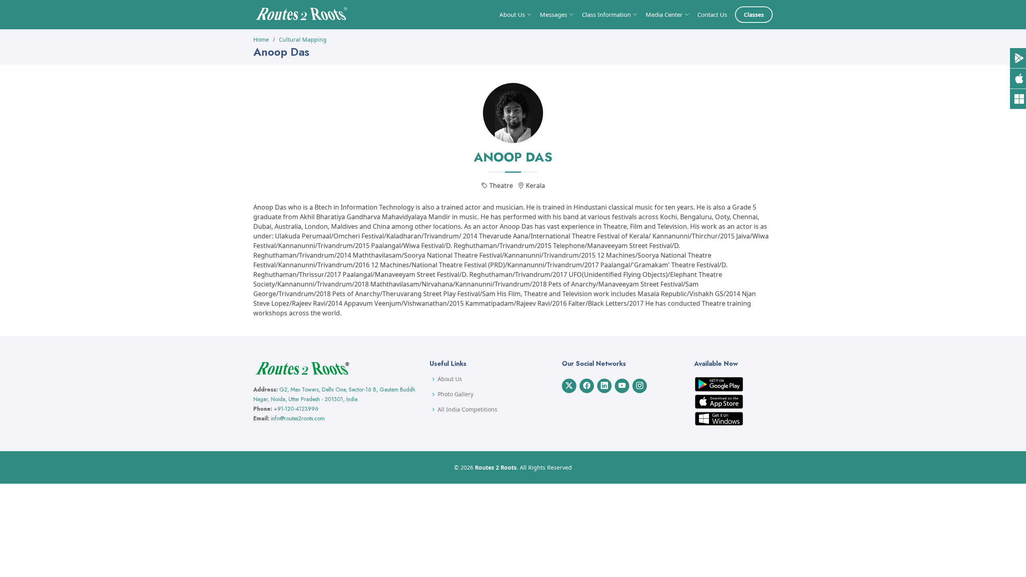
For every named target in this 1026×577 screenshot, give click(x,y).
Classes (754, 14)
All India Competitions (467, 409)
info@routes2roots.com (298, 418)
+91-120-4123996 (296, 409)
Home (261, 39)
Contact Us (712, 14)
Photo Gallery (455, 394)
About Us (450, 379)
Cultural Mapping (303, 39)
